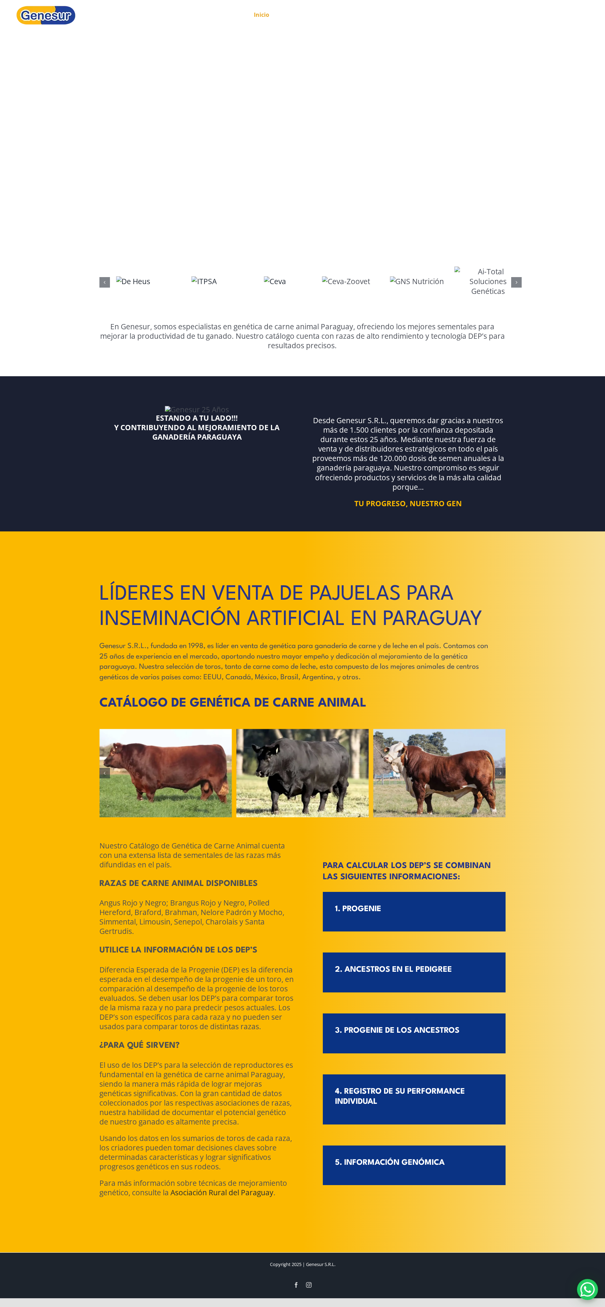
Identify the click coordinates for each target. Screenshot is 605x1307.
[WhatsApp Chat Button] (587, 1289)
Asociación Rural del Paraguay (222, 1192)
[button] (104, 282)
